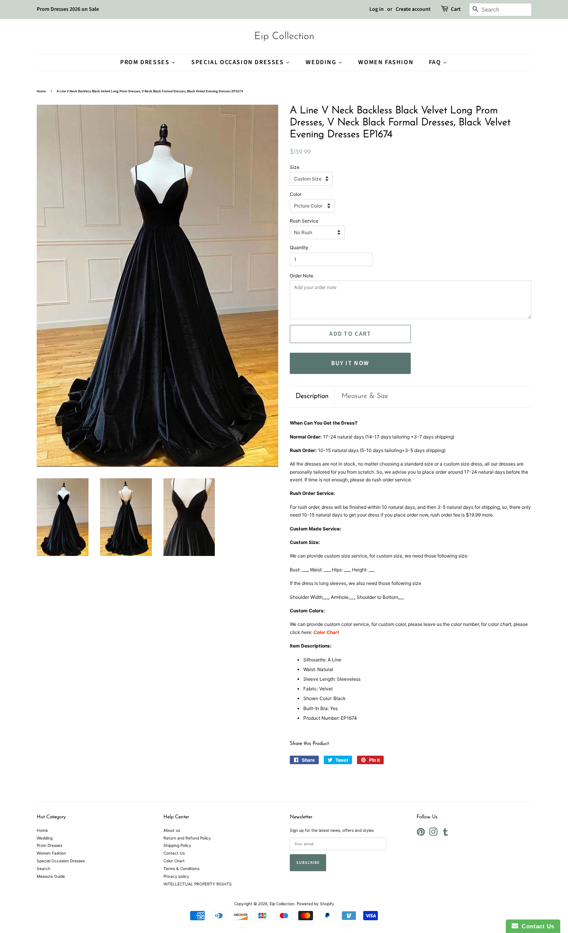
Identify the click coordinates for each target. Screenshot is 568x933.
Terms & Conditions (181, 868)
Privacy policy (176, 876)
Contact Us (174, 853)
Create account (413, 9)
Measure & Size (365, 396)
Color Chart (174, 860)
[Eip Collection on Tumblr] (445, 833)
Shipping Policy (177, 845)
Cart (456, 9)
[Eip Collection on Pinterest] (421, 833)
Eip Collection (284, 36)
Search (43, 868)
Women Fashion (385, 62)
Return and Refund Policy (187, 838)
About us (171, 830)
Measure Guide (51, 876)
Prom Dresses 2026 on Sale (68, 9)
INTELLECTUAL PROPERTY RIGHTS (197, 884)
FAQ (436, 62)
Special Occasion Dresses (238, 62)
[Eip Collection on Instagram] (433, 833)
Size (294, 167)
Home (41, 91)
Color (295, 194)
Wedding (322, 62)
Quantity (299, 247)
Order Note (301, 276)
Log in (376, 9)
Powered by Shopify (315, 903)
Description (312, 396)
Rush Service (304, 221)
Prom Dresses (145, 62)
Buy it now (350, 363)
